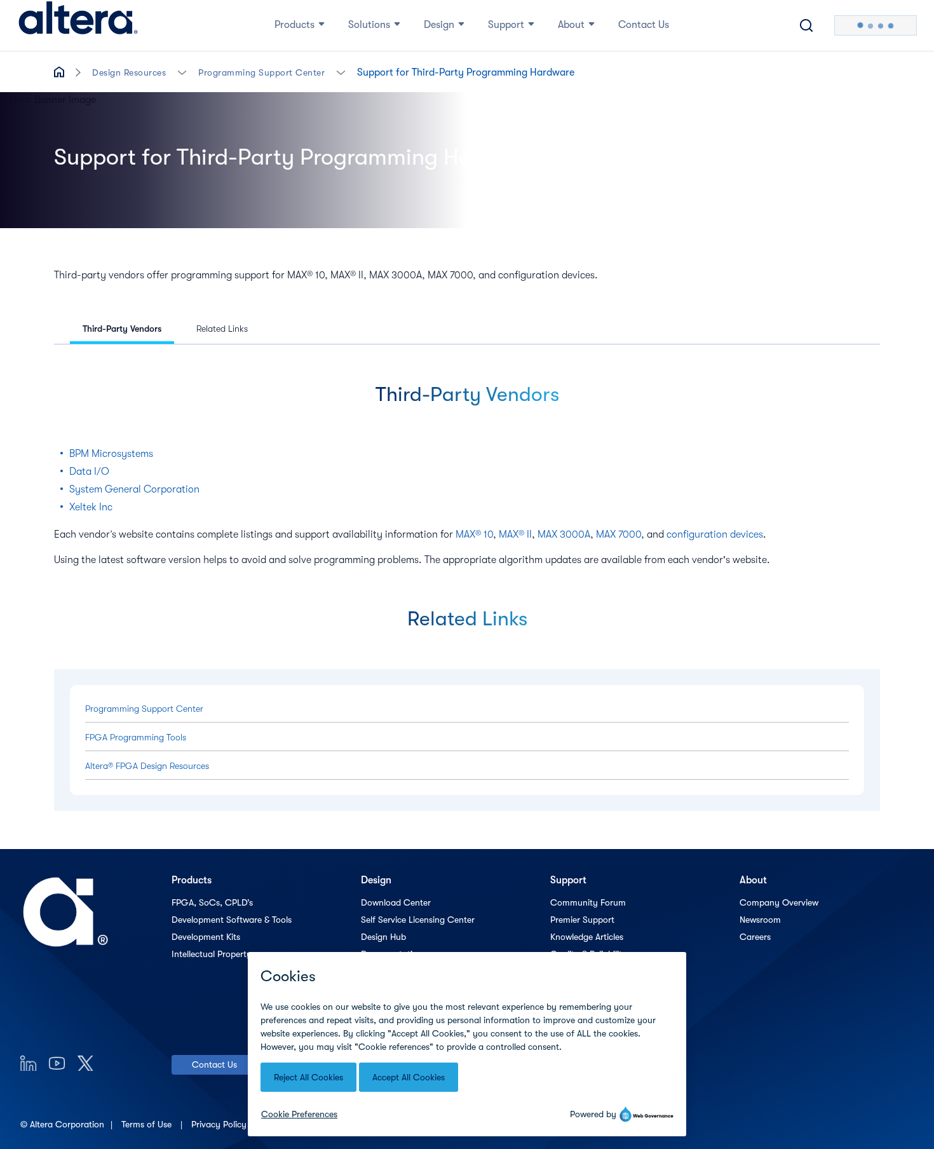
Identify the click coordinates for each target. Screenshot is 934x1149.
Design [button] (439, 25)
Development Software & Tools (232, 919)
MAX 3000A (564, 534)
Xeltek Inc (90, 507)
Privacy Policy (220, 1124)
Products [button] (294, 25)
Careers (755, 937)
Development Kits (206, 937)
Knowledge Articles (586, 937)
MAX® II (515, 534)
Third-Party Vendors (122, 328)
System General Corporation (134, 489)
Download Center (396, 902)
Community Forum (588, 902)
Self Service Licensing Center (418, 919)
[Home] (78, 25)
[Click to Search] (806, 25)
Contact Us (214, 1064)
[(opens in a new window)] (28, 1063)
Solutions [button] (369, 25)
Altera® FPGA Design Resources (147, 766)
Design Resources (129, 72)
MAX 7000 (618, 534)
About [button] (571, 25)
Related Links (222, 328)
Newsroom (760, 919)
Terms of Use (147, 1124)
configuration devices (715, 534)
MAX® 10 (474, 534)
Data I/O (89, 471)
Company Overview (779, 902)
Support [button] (506, 25)
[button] (182, 71)
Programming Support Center (261, 72)
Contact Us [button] (643, 25)
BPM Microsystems (111, 453)
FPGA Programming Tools (135, 737)
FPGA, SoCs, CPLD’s (212, 902)
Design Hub (383, 937)
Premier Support (582, 919)
